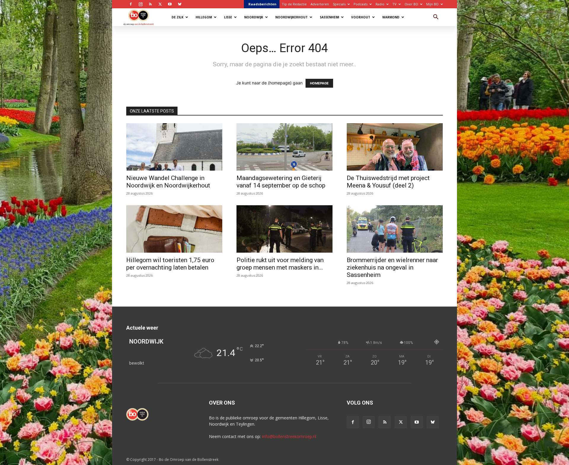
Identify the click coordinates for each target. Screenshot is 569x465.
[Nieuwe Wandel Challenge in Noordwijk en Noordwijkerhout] (174, 147)
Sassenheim (329, 17)
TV (394, 4)
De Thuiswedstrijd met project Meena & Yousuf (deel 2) (388, 181)
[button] (436, 17)
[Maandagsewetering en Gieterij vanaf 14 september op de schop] (284, 147)
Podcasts (360, 4)
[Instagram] (140, 4)
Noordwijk (253, 17)
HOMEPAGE (319, 83)
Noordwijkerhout (291, 17)
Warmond (390, 17)
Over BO (411, 4)
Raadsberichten (262, 4)
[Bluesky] (179, 4)
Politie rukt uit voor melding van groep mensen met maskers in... (280, 263)
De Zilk (177, 17)
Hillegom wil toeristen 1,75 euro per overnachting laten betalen (170, 263)
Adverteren (320, 4)
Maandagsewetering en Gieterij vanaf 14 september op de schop (280, 181)
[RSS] (150, 4)
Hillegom (204, 17)
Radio (379, 4)
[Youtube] (169, 4)
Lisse (228, 17)
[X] (160, 4)
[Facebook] (130, 4)
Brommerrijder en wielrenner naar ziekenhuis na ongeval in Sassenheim (392, 267)
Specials (339, 4)
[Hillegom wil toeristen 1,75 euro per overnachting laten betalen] (174, 229)
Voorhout (360, 17)
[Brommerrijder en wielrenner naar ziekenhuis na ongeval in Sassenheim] (395, 229)
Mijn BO (432, 4)
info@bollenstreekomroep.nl (289, 436)
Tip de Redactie (294, 4)
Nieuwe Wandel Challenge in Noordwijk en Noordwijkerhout (168, 181)
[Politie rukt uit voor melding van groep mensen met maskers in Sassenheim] (284, 229)
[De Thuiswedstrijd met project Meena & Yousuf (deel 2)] (395, 147)
